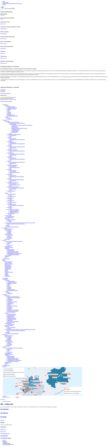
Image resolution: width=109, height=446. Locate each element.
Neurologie (9, 178)
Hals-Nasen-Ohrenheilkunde (12, 165)
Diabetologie (9, 145)
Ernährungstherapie (10, 216)
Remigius (6, 274)
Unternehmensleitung (11, 106)
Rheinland (7, 275)
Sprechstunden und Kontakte (15, 184)
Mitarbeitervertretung (11, 114)
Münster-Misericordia (9, 272)
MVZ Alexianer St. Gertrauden (12, 209)
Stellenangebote (8, 246)
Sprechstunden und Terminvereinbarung (17, 176)
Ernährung (9, 232)
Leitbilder (9, 109)
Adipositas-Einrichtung (11, 314)
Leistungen (5, 120)
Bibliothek (9, 233)
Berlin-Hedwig (7, 264)
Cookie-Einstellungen (6, 443)
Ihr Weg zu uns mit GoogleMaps (6, 101)
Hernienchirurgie (15, 127)
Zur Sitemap (4, 413)
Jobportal (2, 420)
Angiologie (9, 137)
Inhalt (4, 1)
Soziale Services (10, 235)
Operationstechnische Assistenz (13, 252)
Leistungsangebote (13, 124)
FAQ (8, 244)
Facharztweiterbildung (9, 247)
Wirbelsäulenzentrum (11, 213)
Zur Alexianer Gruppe (5, 438)
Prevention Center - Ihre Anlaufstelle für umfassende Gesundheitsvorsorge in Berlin (20, 222)
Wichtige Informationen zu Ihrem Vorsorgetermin (16, 223)
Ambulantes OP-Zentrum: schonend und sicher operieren (22, 125)
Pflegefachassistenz (10, 250)
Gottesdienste (9, 237)
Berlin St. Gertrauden (6, 401)
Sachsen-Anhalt (8, 276)
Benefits (8, 243)
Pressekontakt (9, 119)
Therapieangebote (8, 215)
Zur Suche (3, 416)
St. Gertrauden (5, 278)
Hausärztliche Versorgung (14, 212)
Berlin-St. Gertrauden (9, 263)
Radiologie (9, 220)
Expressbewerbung (6, 258)
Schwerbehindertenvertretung (12, 115)
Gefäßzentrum (9, 207)
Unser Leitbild (9, 245)
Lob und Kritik (4, 435)
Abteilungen (7, 121)
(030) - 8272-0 (3, 431)
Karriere (4, 240)
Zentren (6, 192)
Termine (8, 292)
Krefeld (6, 270)
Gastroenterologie (10, 152)
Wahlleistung (7, 225)
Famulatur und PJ (8, 255)
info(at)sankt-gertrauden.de (5, 433)
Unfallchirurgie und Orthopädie (13, 182)
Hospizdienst (9, 238)
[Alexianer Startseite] (8, 8)
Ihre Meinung (7, 239)
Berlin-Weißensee (8, 265)
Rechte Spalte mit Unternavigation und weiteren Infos (12, 3)
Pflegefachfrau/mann (11, 249)
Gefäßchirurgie (10, 157)
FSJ (5, 257)
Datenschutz (5, 442)
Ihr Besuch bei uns (13, 170)
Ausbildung (7, 248)
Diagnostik (7, 218)
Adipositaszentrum (15, 130)
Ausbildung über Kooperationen (13, 254)
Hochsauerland (7, 267)
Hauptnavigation (6, 2)
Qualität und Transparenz (11, 108)
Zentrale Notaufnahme (11, 190)
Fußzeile (4, 4)
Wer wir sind (9, 242)
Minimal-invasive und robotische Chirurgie (19, 128)
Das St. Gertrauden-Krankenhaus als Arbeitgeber (14, 241)
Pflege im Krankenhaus (9, 217)
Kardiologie (9, 169)
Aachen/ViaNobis (8, 262)
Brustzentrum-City (10, 198)
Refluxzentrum (14, 126)
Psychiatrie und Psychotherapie (12, 186)
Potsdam (6, 273)
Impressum (5, 441)
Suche (4, 259)
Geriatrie (8, 161)
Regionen (4, 260)
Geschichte (9, 112)
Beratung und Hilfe (8, 234)
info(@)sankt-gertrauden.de (5, 93)
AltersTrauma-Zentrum (11, 196)
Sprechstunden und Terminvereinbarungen (17, 123)
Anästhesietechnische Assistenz (13, 251)
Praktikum (7, 256)
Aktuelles (6, 116)
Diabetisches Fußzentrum (11, 202)
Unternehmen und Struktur (12, 107)
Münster (6, 271)
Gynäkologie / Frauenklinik (12, 149)
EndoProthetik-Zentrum (11, 204)
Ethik (8, 110)
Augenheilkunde (10, 141)
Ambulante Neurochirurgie (14, 210)
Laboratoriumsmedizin (11, 219)
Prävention (9, 113)
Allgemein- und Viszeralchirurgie (13, 122)
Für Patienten (5, 227)
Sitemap (4, 440)
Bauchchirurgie (14, 132)
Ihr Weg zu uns (3, 429)
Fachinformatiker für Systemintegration (14, 253)
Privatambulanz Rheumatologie (13, 226)
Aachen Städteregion (8, 261)
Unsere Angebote (8, 229)
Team (11, 133)
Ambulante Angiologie (14, 211)
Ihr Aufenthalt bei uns (9, 228)
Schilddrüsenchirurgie (16, 129)
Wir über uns (7, 105)
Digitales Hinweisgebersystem (8, 444)
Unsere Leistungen (13, 163)
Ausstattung (9, 337)
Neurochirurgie (10, 174)
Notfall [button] (13, 8)
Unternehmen (5, 104)
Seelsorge (9, 111)
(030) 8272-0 (2, 91)
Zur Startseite (4, 409)
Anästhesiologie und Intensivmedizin (13, 134)
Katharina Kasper (8, 266)
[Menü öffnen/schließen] (2, 7)
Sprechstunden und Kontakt (15, 167)
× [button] (0, 9)
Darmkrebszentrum (15, 131)
